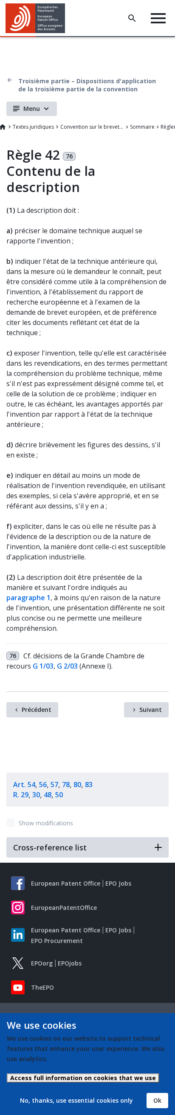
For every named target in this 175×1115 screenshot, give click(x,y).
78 (66, 784)
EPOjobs (70, 963)
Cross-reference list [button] (50, 847)
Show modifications (46, 823)
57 (54, 784)
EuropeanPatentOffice (64, 907)
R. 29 (20, 794)
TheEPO (42, 987)
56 (43, 784)
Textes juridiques (33, 126)
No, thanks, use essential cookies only (76, 1100)
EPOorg (42, 963)
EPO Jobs (118, 883)
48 (47, 794)
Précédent (36, 710)
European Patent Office (65, 883)
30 (36, 794)
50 (59, 794)
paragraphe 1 (28, 597)
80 (77, 784)
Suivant (150, 710)
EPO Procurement (57, 941)
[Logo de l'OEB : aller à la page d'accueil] (38, 18)
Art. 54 (24, 784)
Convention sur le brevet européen (92, 126)
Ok (157, 1100)
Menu (31, 108)
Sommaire (142, 126)
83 (89, 784)
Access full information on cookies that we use (83, 1078)
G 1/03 (43, 666)
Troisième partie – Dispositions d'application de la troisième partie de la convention (87, 85)
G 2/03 (67, 666)
